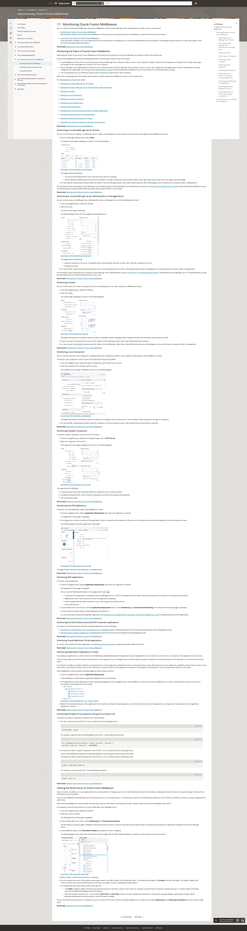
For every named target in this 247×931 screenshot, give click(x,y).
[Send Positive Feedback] (242, 920)
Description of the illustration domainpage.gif (76, 169)
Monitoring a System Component (72, 99)
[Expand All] (11, 28)
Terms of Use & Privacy (132, 928)
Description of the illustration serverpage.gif (76, 256)
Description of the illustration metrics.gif (75, 874)
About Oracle (96, 928)
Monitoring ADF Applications (71, 107)
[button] (55, 3)
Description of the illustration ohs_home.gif (76, 485)
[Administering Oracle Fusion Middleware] (10, 33)
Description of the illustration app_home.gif (76, 566)
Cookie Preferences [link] (147, 928)
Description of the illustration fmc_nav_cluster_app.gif (79, 701)
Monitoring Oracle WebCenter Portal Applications (78, 114)
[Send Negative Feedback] (237, 920)
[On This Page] (236, 23)
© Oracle (87, 928)
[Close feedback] (216, 920)
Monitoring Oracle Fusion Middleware (80, 47)
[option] (225, 28)
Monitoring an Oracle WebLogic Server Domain (77, 84)
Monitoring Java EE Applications (72, 103)
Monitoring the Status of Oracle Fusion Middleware (78, 32)
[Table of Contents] (10, 23)
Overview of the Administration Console (98, 70)
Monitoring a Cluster (68, 91)
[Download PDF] (10, 38)
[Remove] (102, 3)
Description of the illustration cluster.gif (74, 334)
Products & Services (117, 928)
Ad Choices (158, 928)
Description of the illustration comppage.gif (76, 416)
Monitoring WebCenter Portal (104, 644)
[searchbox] (148, 3)
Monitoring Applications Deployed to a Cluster (77, 118)
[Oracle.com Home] (51, 3)
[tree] (33, 56)
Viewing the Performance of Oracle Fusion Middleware (80, 38)
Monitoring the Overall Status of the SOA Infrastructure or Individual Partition (87, 630)
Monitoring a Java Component (71, 95)
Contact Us (106, 928)
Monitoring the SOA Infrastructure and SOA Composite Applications (84, 111)
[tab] (128, 726)
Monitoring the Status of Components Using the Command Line (83, 122)
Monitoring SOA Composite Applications (75, 633)
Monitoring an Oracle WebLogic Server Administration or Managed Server (86, 87)
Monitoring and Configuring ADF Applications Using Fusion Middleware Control (131, 615)
